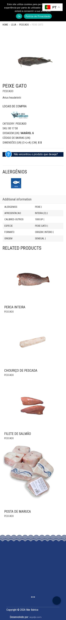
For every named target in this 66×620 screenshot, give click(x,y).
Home (5, 24)
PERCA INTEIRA (14, 307)
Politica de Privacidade (38, 16)
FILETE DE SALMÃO (17, 434)
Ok (19, 16)
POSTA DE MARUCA (17, 511)
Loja (13, 24)
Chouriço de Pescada (20, 370)
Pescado (24, 24)
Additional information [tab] (17, 199)
